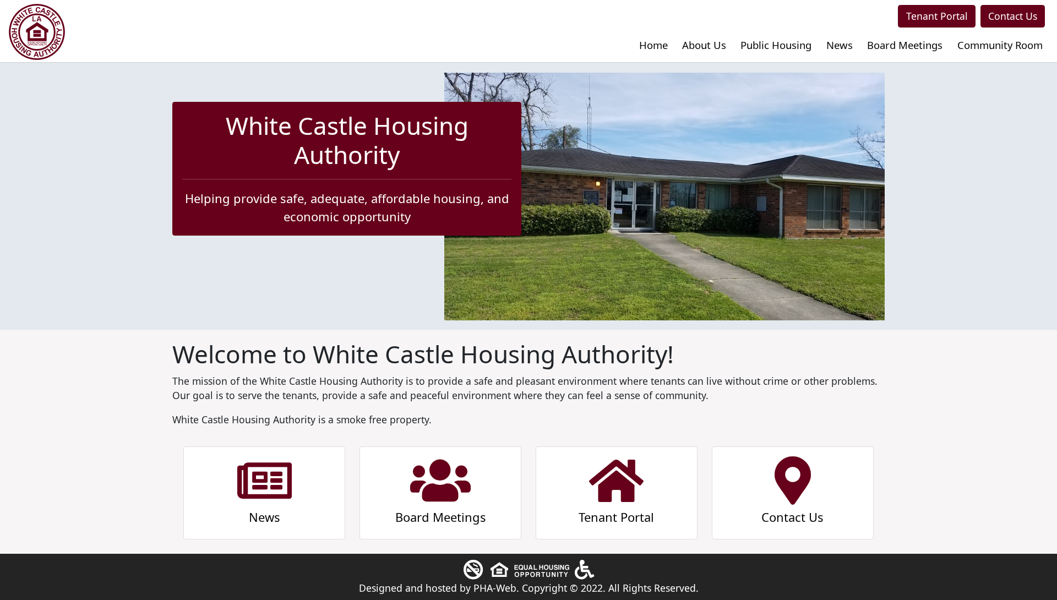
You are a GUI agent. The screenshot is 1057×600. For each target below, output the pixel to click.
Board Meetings (904, 45)
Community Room (1000, 45)
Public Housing (775, 45)
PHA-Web (494, 587)
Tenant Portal (937, 16)
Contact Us (1012, 16)
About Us (704, 45)
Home (653, 45)
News (839, 45)
